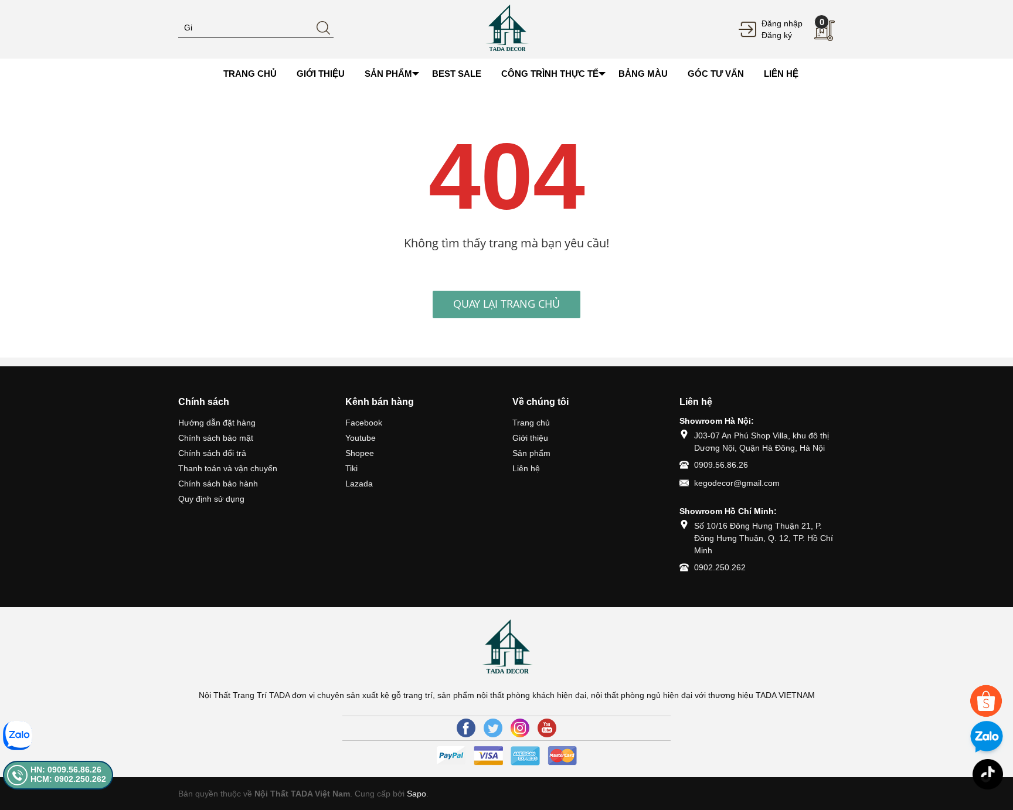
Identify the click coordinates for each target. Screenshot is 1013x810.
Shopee (359, 453)
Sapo (416, 793)
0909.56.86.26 (721, 464)
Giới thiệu (530, 438)
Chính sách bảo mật (215, 438)
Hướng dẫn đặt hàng (217, 422)
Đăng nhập (782, 23)
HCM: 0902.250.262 (68, 779)
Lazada (359, 483)
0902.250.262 (720, 567)
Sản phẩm (531, 453)
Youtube (360, 438)
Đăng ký (777, 35)
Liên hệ (526, 468)
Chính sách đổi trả (212, 453)
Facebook (363, 422)
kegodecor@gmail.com (737, 483)
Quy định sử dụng (211, 498)
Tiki (351, 468)
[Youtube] (547, 728)
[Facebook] (466, 728)
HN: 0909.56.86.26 (65, 769)
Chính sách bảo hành (218, 483)
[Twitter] (493, 728)
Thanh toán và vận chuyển (227, 468)
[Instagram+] (520, 728)
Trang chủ (531, 422)
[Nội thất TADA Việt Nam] (506, 28)
